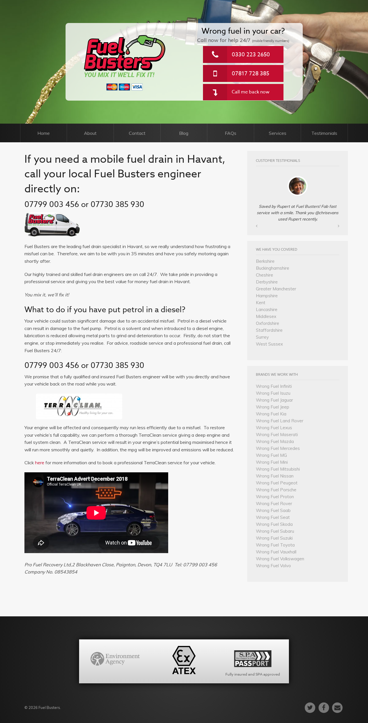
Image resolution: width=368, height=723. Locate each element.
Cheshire (264, 275)
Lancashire (266, 309)
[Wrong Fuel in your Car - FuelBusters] (125, 52)
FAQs (230, 133)
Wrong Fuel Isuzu (273, 393)
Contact (137, 133)
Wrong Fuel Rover (274, 503)
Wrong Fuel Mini (272, 462)
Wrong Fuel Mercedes (278, 448)
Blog (183, 133)
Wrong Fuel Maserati (277, 434)
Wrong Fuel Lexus (274, 427)
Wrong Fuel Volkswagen (280, 558)
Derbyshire (267, 282)
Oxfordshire (267, 323)
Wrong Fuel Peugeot (277, 483)
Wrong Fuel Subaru (275, 531)
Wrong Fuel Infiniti (274, 386)
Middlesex (266, 316)
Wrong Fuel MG (271, 455)
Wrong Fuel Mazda (275, 441)
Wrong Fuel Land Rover (279, 420)
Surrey (262, 337)
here (40, 462)
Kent (260, 302)
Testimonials (324, 133)
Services (277, 133)
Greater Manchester (276, 288)
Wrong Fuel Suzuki (274, 538)
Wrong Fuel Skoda (274, 524)
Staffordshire (269, 330)
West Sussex (269, 344)
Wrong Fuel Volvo (273, 565)
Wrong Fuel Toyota (275, 545)
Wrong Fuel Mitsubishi (278, 469)
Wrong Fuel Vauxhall (276, 552)
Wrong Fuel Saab (273, 510)
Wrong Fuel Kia (271, 414)
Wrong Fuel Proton (275, 496)
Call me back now (250, 92)
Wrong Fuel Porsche (276, 489)
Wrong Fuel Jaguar (274, 400)
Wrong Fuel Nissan (275, 476)
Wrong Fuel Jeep (272, 407)
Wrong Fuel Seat (273, 517)
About (90, 133)
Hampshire (267, 295)
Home (43, 133)
